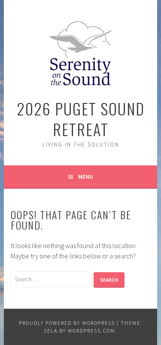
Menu (85, 176)
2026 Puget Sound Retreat (81, 118)
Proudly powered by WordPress (67, 323)
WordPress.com (91, 330)
